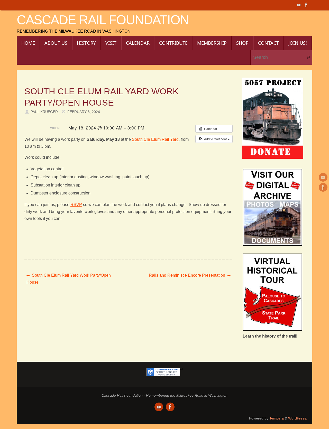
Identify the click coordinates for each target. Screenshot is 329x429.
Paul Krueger (44, 112)
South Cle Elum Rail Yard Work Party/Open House (68, 278)
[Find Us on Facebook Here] (306, 4)
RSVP (76, 204)
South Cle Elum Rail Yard (155, 139)
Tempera (276, 418)
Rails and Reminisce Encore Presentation (187, 275)
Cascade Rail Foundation (103, 20)
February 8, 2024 (83, 112)
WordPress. (297, 418)
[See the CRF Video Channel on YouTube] (299, 4)
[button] (214, 139)
